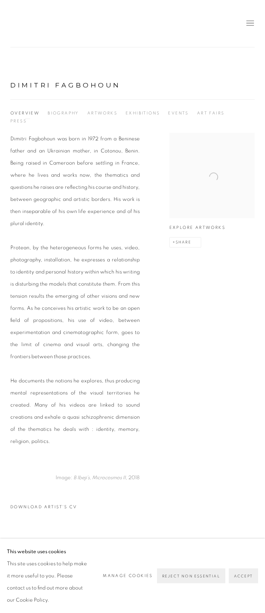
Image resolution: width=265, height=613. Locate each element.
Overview (24, 113)
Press (18, 121)
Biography (63, 113)
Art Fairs (211, 113)
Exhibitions (143, 113)
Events (178, 113)
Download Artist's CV (49, 509)
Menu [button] (249, 23)
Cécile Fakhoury (51, 23)
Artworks (102, 113)
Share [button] (183, 242)
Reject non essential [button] (191, 576)
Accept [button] (243, 576)
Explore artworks (197, 227)
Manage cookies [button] (128, 576)
